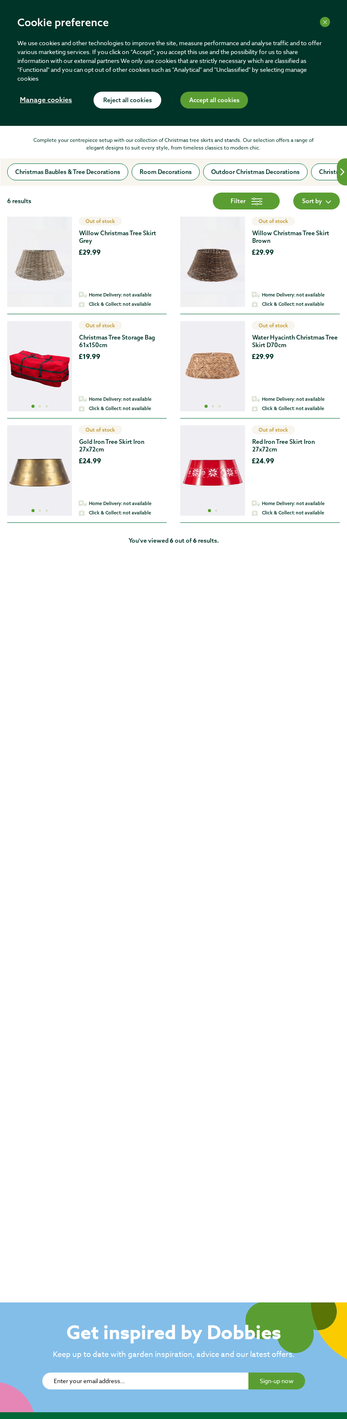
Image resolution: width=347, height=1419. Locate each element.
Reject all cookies (127, 100)
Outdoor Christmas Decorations (255, 172)
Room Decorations (166, 172)
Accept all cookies (214, 100)
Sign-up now (277, 1381)
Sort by (312, 201)
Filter (238, 201)
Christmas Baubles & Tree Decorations (67, 172)
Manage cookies (46, 100)
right (342, 171)
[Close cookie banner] (325, 22)
